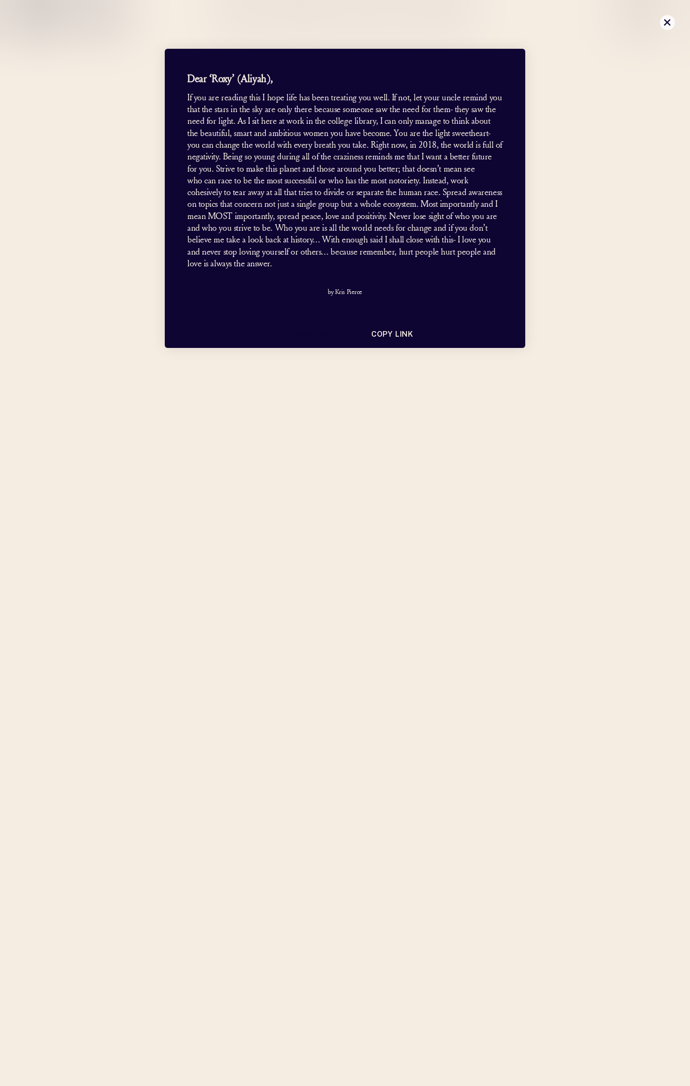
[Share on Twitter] (358, 312)
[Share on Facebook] (332, 312)
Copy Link (392, 334)
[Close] (667, 22)
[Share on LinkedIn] (345, 312)
